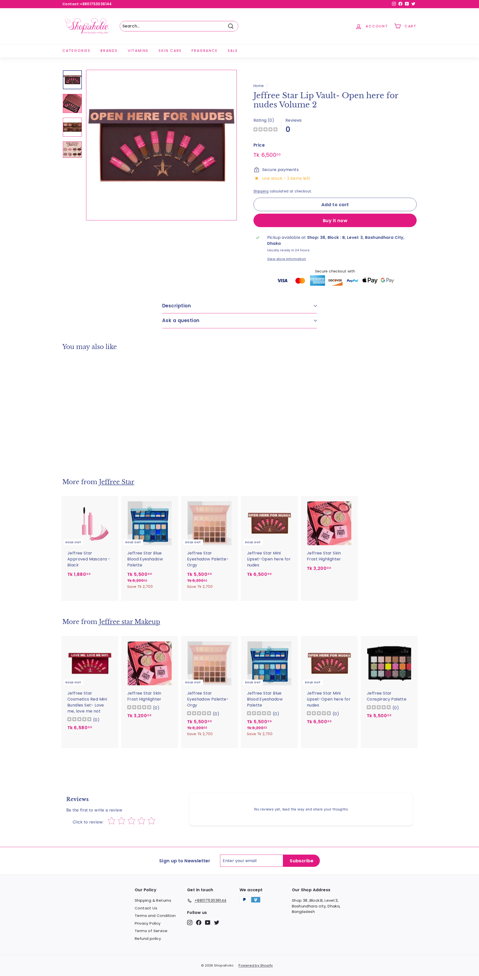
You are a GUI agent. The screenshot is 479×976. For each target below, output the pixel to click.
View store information (286, 259)
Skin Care (170, 50)
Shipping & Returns (153, 900)
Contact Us (146, 908)
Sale (233, 50)
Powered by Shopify (256, 965)
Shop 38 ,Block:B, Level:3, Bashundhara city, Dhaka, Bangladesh (316, 906)
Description (176, 305)
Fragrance (205, 50)
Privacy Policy (148, 923)
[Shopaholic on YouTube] (207, 922)
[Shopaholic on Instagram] (189, 922)
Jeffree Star (116, 482)
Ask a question (181, 320)
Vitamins (138, 50)
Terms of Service (151, 930)
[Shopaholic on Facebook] (198, 922)
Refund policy (148, 938)
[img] (265, 130)
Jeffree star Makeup (129, 622)
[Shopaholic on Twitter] (216, 922)
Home (258, 86)
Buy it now (335, 220)
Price (259, 145)
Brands (109, 50)
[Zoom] (161, 145)
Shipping (260, 191)
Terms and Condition (155, 915)
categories (76, 50)
